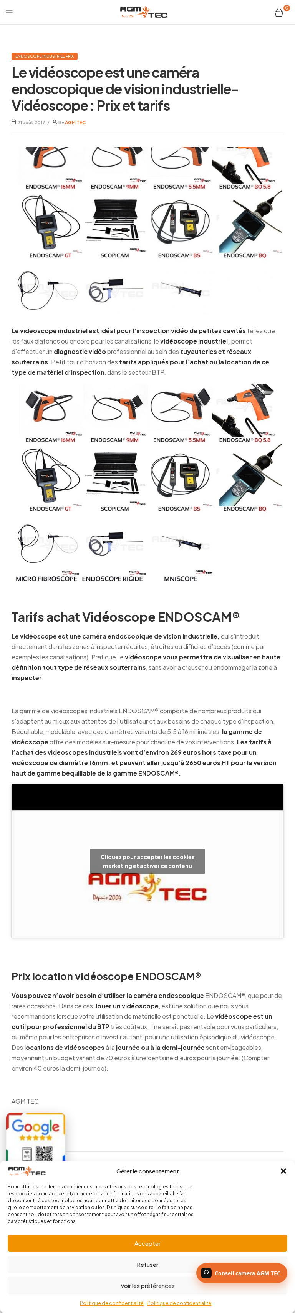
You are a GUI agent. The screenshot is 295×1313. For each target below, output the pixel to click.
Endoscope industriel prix (44, 56)
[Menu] (9, 12)
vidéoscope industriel (194, 341)
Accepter (147, 1243)
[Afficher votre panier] (279, 12)
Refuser (147, 1264)
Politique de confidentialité (112, 1303)
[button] (283, 1171)
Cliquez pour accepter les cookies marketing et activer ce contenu (148, 861)
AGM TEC (75, 122)
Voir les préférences (148, 1285)
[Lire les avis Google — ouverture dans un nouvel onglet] (35, 1142)
